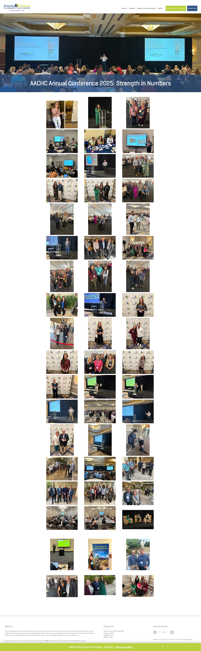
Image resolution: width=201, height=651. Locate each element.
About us (124, 8)
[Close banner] (162, 646)
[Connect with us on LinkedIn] (172, 632)
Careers (160, 8)
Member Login (192, 8)
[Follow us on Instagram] (168, 632)
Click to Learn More (123, 647)
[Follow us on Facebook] (155, 632)
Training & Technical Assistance (146, 8)
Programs (132, 8)
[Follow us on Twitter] (159, 632)
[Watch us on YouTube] (164, 632)
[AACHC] (17, 6)
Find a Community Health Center (176, 8)
